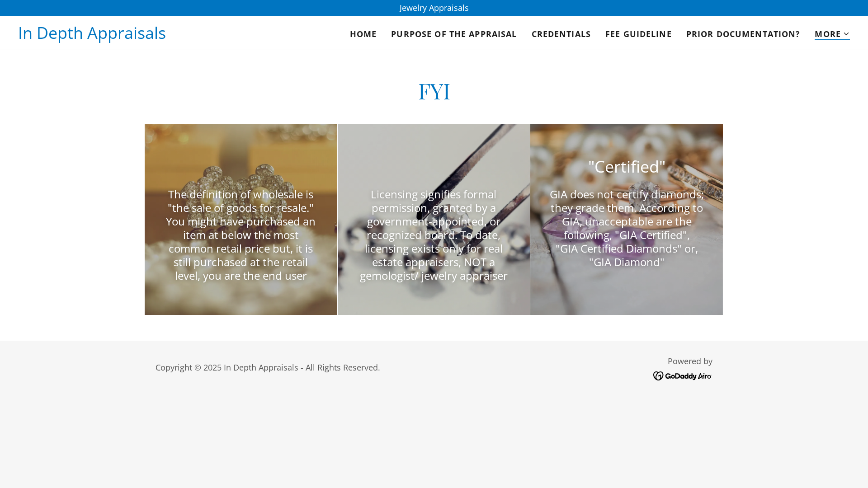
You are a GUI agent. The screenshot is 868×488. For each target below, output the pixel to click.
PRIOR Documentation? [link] (743, 33)
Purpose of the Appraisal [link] (454, 33)
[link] (92, 35)
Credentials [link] (561, 33)
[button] (832, 34)
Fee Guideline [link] (638, 33)
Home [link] (363, 33)
